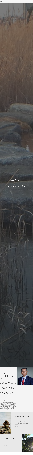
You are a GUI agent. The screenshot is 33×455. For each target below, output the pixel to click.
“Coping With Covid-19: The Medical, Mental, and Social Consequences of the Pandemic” (8, 388)
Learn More (16, 426)
